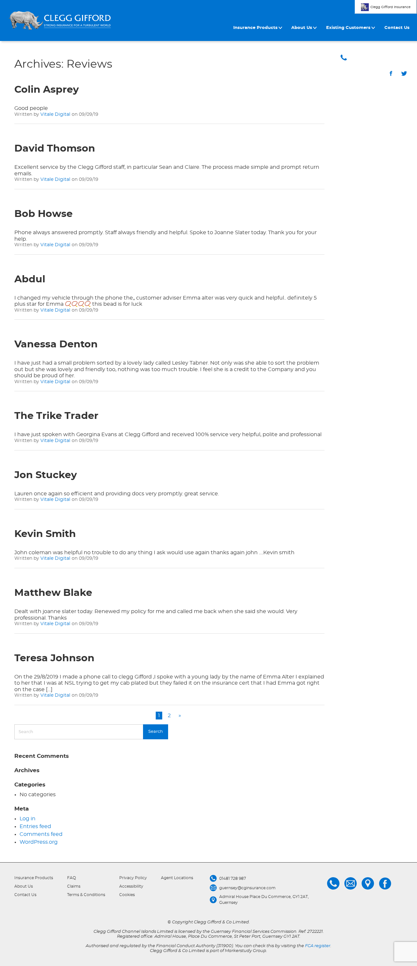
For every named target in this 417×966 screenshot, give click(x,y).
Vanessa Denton (56, 344)
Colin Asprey (46, 90)
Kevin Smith (45, 534)
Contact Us (397, 28)
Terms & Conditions (86, 895)
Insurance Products (255, 28)
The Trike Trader (56, 416)
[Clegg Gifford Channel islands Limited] (60, 20)
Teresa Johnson (54, 658)
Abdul (29, 279)
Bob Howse (43, 214)
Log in (28, 818)
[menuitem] (258, 27)
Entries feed (35, 826)
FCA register (317, 946)
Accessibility (131, 886)
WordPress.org (39, 842)
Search (155, 732)
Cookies (127, 895)
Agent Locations (177, 878)
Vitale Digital (55, 114)
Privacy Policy (133, 878)
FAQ (71, 878)
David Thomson (54, 149)
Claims (73, 886)
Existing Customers (348, 28)
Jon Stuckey (45, 475)
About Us (301, 28)
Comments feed (41, 834)
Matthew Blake (53, 593)
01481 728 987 (382, 57)
